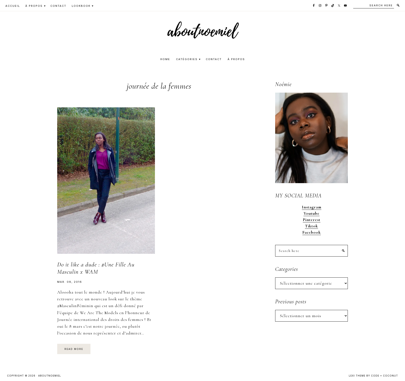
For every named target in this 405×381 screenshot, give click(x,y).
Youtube (311, 213)
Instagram (311, 207)
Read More (73, 349)
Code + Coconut (384, 375)
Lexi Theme (357, 375)
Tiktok (311, 226)
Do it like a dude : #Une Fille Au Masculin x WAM (96, 268)
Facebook (311, 232)
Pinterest (311, 219)
